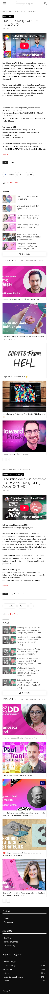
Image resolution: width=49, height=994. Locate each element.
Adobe (12, 162)
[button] (10, 183)
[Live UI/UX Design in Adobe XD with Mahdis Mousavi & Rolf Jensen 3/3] (24, 318)
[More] (31, 174)
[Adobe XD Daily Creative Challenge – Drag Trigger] (24, 281)
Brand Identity (31, 261)
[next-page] (8, 459)
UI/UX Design (32, 11)
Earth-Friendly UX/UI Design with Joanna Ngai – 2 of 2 (28, 216)
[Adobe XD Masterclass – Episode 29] (24, 436)
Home (5, 11)
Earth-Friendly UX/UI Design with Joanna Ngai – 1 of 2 (28, 225)
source (5, 154)
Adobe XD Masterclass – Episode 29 (16, 454)
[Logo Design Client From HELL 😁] (24, 358)
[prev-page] (4, 459)
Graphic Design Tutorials (17, 11)
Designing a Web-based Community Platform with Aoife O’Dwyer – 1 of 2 (27, 246)
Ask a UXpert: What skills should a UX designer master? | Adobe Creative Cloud (29, 237)
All (22, 261)
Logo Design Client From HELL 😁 (15, 376)
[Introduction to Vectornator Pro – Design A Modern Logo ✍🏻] (24, 396)
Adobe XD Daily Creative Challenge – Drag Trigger (22, 299)
